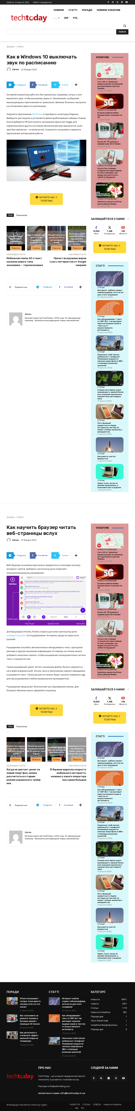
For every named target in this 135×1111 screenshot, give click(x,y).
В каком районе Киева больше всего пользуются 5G (109, 115)
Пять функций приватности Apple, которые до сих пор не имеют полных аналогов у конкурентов (109, 427)
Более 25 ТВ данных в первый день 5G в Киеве (109, 143)
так (96, 227)
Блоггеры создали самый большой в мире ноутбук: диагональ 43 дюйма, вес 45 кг (77, 238)
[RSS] (101, 1078)
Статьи (101, 287)
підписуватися (125, 227)
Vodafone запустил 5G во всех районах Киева (109, 203)
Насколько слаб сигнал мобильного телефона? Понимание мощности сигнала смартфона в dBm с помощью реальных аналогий (110, 360)
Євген (15, 69)
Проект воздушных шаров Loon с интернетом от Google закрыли (68, 262)
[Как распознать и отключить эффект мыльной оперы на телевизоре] (12, 1035)
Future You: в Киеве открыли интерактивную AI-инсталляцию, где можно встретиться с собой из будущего (109, 172)
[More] (76, 85)
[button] (124, 26)
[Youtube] (126, 2)
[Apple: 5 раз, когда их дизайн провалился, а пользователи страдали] (109, 471)
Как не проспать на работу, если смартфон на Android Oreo (36, 238)
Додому (10, 46)
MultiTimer (37, 114)
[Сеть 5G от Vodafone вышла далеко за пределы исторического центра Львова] (109, 70)
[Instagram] (113, 2)
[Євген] (9, 69)
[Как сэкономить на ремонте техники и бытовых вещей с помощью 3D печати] (12, 1018)
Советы (20, 46)
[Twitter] (117, 2)
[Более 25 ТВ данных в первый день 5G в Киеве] (109, 130)
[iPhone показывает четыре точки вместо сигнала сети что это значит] (12, 1001)
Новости (16, 248)
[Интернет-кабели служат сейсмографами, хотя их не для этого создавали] (109, 278)
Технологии (21, 215)
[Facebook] (108, 2)
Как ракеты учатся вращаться (106, 457)
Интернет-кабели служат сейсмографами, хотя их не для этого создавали (110, 292)
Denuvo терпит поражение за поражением (16, 238)
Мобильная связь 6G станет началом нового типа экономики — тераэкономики (25, 262)
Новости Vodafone (107, 79)
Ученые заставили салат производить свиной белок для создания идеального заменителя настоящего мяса (110, 394)
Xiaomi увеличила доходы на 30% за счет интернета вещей (56, 238)
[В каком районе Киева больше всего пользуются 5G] (109, 101)
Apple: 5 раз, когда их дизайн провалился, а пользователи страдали (109, 485)
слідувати (109, 227)
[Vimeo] (122, 2)
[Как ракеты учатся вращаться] (109, 444)
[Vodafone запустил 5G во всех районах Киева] (109, 190)
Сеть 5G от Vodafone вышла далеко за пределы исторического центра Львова (110, 85)
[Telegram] (108, 1078)
